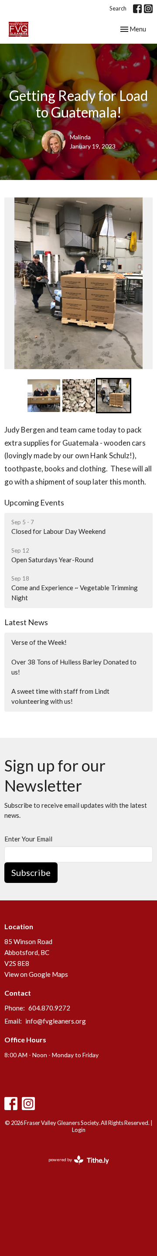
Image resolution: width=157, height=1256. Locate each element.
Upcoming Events (34, 502)
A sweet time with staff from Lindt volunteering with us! (60, 696)
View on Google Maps (36, 974)
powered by (74, 1167)
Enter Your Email (28, 839)
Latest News (26, 622)
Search (117, 8)
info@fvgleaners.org (55, 1021)
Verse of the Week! (39, 642)
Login (78, 1129)
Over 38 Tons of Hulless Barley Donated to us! (74, 667)
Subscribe (31, 872)
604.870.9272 (49, 1008)
